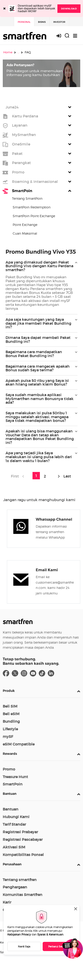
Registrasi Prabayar (20, 831)
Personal (24, 21)
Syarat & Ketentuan (50, 934)
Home (7, 52)
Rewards (10, 754)
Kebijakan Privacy (19, 934)
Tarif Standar (14, 824)
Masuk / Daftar (61, 35)
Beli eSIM (11, 713)
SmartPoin (13, 784)
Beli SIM (10, 706)
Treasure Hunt (15, 776)
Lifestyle (10, 729)
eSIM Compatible (19, 744)
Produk (9, 691)
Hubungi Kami (16, 816)
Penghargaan (15, 887)
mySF (8, 736)
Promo (9, 769)
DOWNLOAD (69, 8)
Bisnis (42, 21)
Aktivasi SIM (14, 847)
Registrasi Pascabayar (23, 839)
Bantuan (9, 794)
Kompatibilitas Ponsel (23, 854)
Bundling (11, 721)
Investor (59, 21)
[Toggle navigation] (75, 35)
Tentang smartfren (20, 879)
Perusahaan (12, 864)
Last (66, 476)
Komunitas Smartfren (22, 894)
